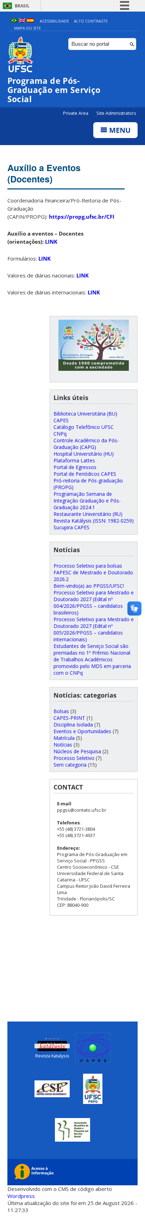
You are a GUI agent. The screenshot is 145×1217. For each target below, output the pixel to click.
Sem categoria (70, 764)
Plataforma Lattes (74, 460)
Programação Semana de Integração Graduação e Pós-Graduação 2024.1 (87, 501)
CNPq (60, 433)
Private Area (76, 113)
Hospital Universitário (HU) (83, 453)
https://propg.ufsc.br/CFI (81, 216)
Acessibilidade (54, 21)
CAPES (61, 420)
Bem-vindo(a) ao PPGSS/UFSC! (88, 585)
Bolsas (61, 711)
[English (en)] (22, 21)
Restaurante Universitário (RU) (87, 514)
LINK (51, 241)
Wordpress (21, 1195)
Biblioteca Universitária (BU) (85, 413)
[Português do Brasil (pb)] (14, 21)
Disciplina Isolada (73, 724)
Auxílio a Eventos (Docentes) (44, 173)
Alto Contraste (91, 21)
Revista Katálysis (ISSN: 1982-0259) (93, 520)
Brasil (22, 6)
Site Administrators (116, 113)
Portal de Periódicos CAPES (84, 473)
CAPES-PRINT (69, 717)
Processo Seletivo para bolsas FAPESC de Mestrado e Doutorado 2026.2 (93, 572)
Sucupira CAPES (71, 527)
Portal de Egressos (74, 467)
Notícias (62, 744)
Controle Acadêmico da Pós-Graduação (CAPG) (86, 443)
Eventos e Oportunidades (82, 731)
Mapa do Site (27, 28)
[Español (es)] (30, 21)
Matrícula (64, 738)
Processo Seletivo (73, 758)
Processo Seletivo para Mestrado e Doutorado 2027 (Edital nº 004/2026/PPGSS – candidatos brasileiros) (93, 602)
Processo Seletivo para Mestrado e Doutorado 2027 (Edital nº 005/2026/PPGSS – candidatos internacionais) (93, 629)
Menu (119, 130)
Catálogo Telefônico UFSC (83, 427)
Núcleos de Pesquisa (77, 751)
